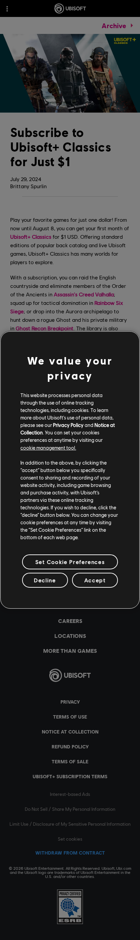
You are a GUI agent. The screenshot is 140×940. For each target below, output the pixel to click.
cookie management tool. (48, 447)
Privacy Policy (68, 425)
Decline (45, 580)
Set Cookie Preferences (70, 562)
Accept (95, 580)
